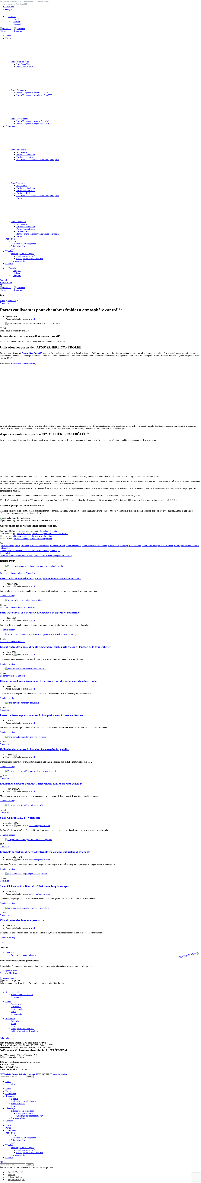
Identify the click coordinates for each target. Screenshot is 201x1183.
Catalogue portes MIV (26, 256)
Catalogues (16, 1004)
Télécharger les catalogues (22, 253)
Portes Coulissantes (19, 119)
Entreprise (15, 1021)
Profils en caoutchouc (25, 190)
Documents (16, 1006)
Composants (16, 1014)
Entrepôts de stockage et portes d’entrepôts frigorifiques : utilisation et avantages (45, 851)
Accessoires (21, 152)
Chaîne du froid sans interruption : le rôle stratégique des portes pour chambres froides (48, 681)
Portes (13, 1011)
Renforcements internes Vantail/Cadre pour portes (37, 159)
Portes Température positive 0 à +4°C (32, 93)
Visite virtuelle (17, 1009)
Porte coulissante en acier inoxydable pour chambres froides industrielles (40, 578)
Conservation (135, 545)
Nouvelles (12, 300)
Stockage (124, 545)
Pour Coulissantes (18, 221)
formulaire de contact (49, 531)
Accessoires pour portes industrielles (157, 545)
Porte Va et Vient (23, 64)
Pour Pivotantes (17, 183)
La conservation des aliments (12, 573)
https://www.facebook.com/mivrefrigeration (33, 536)
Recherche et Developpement (23, 244)
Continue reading (7, 595)
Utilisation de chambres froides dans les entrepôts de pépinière (34, 749)
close (2, 942)
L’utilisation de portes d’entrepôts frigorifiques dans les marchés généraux (41, 783)
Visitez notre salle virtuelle (11, 1035)
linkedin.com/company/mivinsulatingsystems (33, 538)
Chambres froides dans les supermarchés (22, 920)
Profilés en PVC (23, 193)
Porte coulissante (57, 545)
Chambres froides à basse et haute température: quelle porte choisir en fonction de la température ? (55, 646)
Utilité (8, 1001)
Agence (14, 241)
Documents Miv (18, 261)
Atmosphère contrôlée (39, 545)
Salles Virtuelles (18, 246)
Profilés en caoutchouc (26, 157)
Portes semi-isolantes (20, 62)
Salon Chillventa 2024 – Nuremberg (20, 817)
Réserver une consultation (22, 994)
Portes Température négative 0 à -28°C (33, 124)
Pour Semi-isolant (18, 150)
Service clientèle (12, 992)
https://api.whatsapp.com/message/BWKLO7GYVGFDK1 (42, 533)
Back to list (5, 553)
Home (2, 300)
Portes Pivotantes (18, 90)
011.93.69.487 (8, 7)
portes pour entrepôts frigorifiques (14, 545)
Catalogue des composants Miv (29, 258)
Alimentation (113, 545)
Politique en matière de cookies (24, 1031)
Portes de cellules (73, 545)
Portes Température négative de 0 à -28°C (34, 95)
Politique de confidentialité (22, 1028)
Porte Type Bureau (24, 67)
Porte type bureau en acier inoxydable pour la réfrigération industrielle (39, 612)
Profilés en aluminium (25, 154)
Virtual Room (6, 282)
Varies (19, 198)
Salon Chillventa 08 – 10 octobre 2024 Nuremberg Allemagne (34, 886)
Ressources (10, 1018)
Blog (13, 248)
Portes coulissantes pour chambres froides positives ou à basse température (41, 715)
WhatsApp (7, 9)
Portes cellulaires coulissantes (94, 545)
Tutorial (3, 280)
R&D (13, 1023)
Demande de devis (19, 997)
